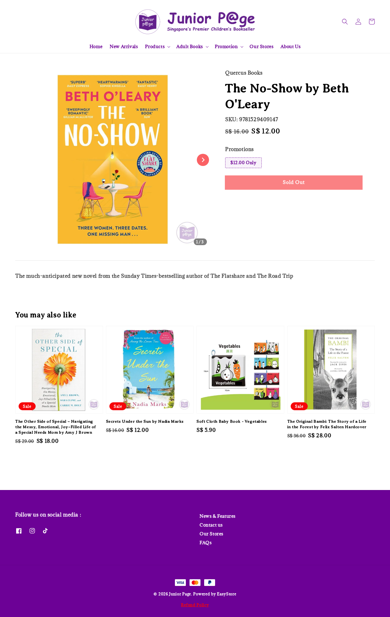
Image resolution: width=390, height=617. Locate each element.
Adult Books (189, 46)
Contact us (211, 525)
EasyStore (226, 593)
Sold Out (294, 182)
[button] (345, 21)
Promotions (239, 149)
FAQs (205, 542)
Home (96, 46)
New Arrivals (124, 46)
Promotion (226, 46)
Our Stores (261, 46)
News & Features (218, 516)
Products (155, 46)
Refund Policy (195, 604)
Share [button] (240, 201)
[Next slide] (203, 160)
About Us (290, 46)
